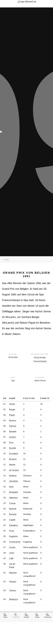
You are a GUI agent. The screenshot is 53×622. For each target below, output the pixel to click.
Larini (11, 553)
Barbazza (13, 599)
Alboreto (13, 573)
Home (5, 617)
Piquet (12, 415)
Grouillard (13, 453)
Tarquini (12, 581)
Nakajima (13, 525)
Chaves (12, 590)
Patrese (12, 426)
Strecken (47, 617)
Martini (12, 464)
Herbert (12, 437)
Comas (12, 503)
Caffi (11, 558)
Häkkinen (13, 498)
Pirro (11, 442)
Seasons (16, 617)
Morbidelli (13, 492)
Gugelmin (13, 536)
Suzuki (12, 547)
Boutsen (13, 459)
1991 (7, 259)
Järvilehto (13, 481)
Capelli (12, 520)
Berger (12, 409)
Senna (12, 404)
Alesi (11, 487)
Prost (11, 531)
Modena (12, 476)
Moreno (12, 420)
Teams (37, 617)
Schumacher (15, 542)
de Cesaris (14, 470)
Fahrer (26, 617)
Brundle (12, 448)
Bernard (12, 514)
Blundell (12, 431)
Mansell (12, 509)
